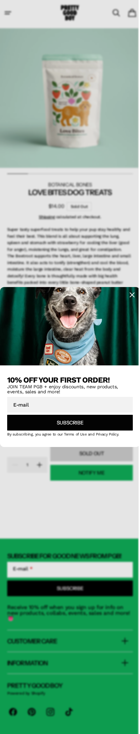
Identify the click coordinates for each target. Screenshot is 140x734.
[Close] (127, 296)
